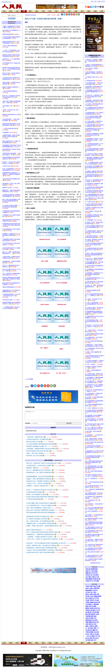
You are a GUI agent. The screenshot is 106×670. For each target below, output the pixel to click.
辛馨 (86, 622)
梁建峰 (90, 579)
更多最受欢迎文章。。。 (97, 563)
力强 (92, 573)
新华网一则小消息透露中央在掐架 (42, 494)
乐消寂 (90, 598)
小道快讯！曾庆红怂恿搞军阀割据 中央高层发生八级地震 (49, 550)
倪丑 (86, 630)
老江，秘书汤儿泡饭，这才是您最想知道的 (45, 521)
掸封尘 (87, 594)
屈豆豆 (94, 622)
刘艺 (86, 640)
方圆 (97, 594)
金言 (95, 602)
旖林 (92, 618)
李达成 (94, 612)
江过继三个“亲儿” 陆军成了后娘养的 (43, 483)
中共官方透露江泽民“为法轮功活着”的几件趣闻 (46, 503)
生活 (62, 11)
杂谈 (101, 11)
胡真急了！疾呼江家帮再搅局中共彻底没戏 (45, 479)
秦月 (95, 592)
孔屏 (86, 569)
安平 (95, 640)
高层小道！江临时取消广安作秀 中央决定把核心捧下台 (48, 463)
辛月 (93, 598)
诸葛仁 (87, 626)
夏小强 (90, 610)
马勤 (89, 624)
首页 (4, 11)
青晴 (97, 612)
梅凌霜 (93, 569)
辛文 (89, 571)
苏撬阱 (90, 622)
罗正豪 (98, 586)
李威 (86, 618)
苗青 (86, 610)
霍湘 (93, 636)
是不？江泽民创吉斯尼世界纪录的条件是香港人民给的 (48, 532)
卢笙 (99, 636)
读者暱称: (28, 423)
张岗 (91, 638)
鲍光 (86, 614)
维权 (88, 11)
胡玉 (86, 598)
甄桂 (97, 604)
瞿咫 (92, 616)
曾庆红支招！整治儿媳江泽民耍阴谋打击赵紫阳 (45, 510)
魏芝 (89, 640)
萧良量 (93, 614)
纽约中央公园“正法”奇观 (40, 441)
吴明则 (91, 608)
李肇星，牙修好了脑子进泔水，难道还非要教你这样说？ (49, 525)
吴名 (86, 577)
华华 (95, 618)
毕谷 (86, 604)
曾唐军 (99, 596)
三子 (97, 628)
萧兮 (89, 575)
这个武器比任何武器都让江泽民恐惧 (43, 519)
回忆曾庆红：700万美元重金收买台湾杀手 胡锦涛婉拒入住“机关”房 (51, 543)
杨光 (95, 586)
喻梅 (26, 22)
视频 (95, 11)
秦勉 (86, 590)
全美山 (91, 588)
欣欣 (95, 632)
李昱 (86, 575)
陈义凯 (98, 602)
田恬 (89, 618)
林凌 (97, 632)
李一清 (87, 628)
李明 (89, 573)
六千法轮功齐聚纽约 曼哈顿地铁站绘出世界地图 (47, 444)
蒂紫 (95, 604)
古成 (93, 590)
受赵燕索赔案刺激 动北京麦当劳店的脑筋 (45, 476)
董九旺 (90, 630)
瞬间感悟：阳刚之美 (37, 468)
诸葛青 (91, 632)
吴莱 (86, 624)
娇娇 (97, 634)
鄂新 (89, 616)
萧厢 (97, 581)
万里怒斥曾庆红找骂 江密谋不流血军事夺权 (45, 552)
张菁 (95, 588)
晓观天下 (90, 604)
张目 (97, 622)
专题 (75, 11)
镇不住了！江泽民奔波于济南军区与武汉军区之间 (47, 490)
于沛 (96, 636)
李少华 (94, 634)
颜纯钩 (90, 590)
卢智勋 (87, 602)
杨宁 (89, 592)
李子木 (91, 581)
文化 (69, 11)
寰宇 (82, 11)
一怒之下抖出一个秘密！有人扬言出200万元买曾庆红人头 (49, 539)
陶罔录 (87, 608)
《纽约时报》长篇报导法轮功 (41, 437)
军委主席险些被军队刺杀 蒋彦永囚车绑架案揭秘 (45, 512)
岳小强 (97, 577)
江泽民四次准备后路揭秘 (40, 499)
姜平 (91, 612)
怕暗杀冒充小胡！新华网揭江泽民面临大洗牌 (46, 481)
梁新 (95, 628)
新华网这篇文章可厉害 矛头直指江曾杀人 (44, 516)
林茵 (95, 594)
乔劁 (86, 616)
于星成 (87, 632)
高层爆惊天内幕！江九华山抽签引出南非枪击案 (46, 523)
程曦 (86, 573)
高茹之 (94, 610)
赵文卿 (87, 612)
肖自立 (97, 638)
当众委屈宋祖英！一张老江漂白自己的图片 (45, 465)
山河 (86, 592)
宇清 (92, 606)
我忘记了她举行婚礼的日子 (39, 530)
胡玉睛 (94, 579)
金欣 (89, 569)
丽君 (96, 569)
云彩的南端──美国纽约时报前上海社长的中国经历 (47, 448)
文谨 (92, 571)
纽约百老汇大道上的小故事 (41, 455)
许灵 (96, 630)
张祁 (93, 638)
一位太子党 (88, 636)
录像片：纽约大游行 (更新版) (40, 453)
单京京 (87, 634)
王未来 (91, 596)
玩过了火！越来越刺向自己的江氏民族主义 (45, 470)
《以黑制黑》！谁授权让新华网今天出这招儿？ (46, 536)
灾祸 (49, 11)
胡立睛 (87, 596)
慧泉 (95, 606)
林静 (86, 579)
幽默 (30, 11)
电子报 (103, 1)
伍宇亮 (96, 573)
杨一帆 (93, 575)
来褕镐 (95, 596)
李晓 (91, 626)
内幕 (17, 11)
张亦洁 (95, 608)
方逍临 (87, 581)
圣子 (92, 592)
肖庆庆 (93, 620)
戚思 (86, 620)
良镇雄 (91, 602)
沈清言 (96, 571)
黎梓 (96, 626)
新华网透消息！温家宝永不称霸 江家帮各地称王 (46, 547)
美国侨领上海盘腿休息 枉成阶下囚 (42, 446)
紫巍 (93, 630)
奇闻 (43, 11)
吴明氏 (91, 594)
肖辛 (95, 581)
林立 (93, 626)
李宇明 (97, 598)
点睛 (89, 606)
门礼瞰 (97, 614)
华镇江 (91, 628)
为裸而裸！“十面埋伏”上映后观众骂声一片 (45, 485)
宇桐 (91, 600)
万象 (56, 11)
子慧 (91, 634)
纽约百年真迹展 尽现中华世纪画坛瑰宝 (44, 451)
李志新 (87, 600)
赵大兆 (87, 638)
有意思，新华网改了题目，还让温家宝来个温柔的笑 (48, 545)
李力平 (98, 610)
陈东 (96, 620)
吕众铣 (97, 600)
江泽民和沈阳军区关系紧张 (40, 492)
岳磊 (95, 616)
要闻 (10, 11)
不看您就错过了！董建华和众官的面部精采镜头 (46, 534)
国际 (36, 11)
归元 (96, 590)
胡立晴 (98, 579)
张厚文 (97, 575)
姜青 (89, 614)
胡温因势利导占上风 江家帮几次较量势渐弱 (45, 472)
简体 (92, 1)
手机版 (99, 1)
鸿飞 (99, 608)
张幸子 (87, 588)
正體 (95, 1)
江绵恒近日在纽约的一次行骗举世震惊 (44, 439)
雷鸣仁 (98, 588)
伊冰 (92, 624)
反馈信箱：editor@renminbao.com (53, 647)
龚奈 (93, 577)
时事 (23, 11)
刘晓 (86, 571)
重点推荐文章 (12, 21)
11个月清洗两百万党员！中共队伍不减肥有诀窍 (46, 505)
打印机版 (30, 379)
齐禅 (95, 624)
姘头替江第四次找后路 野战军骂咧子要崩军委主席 (47, 496)
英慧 (86, 606)
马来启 (87, 586)
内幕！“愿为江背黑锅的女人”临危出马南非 (43, 508)
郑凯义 (90, 577)
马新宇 (91, 586)
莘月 (93, 600)
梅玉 (92, 640)
